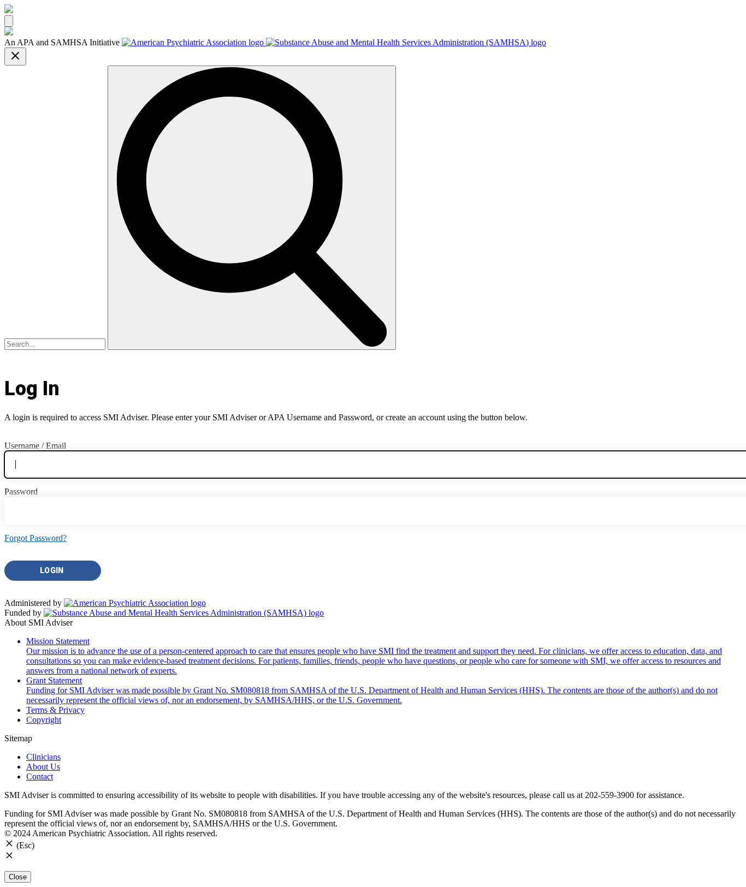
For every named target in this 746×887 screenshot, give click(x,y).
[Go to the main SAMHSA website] (406, 42)
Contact (39, 776)
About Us (43, 766)
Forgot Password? (35, 538)
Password (21, 491)
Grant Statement (372, 690)
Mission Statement (374, 655)
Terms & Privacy (55, 710)
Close (18, 877)
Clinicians (43, 756)
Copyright (43, 719)
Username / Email (35, 445)
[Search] (252, 208)
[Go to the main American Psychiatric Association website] (194, 42)
